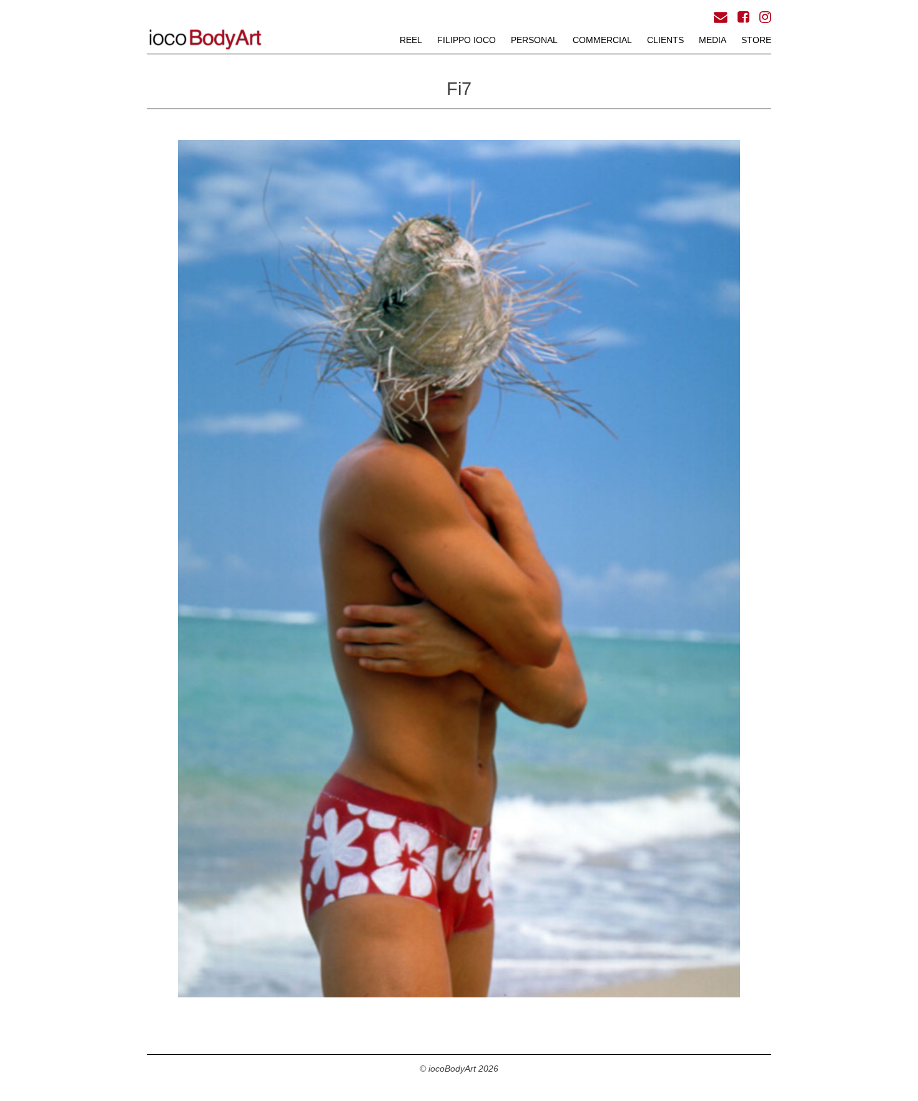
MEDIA (712, 40)
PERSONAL (534, 40)
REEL (411, 40)
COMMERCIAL (602, 40)
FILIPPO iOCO (466, 40)
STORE (756, 40)
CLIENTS (665, 40)
